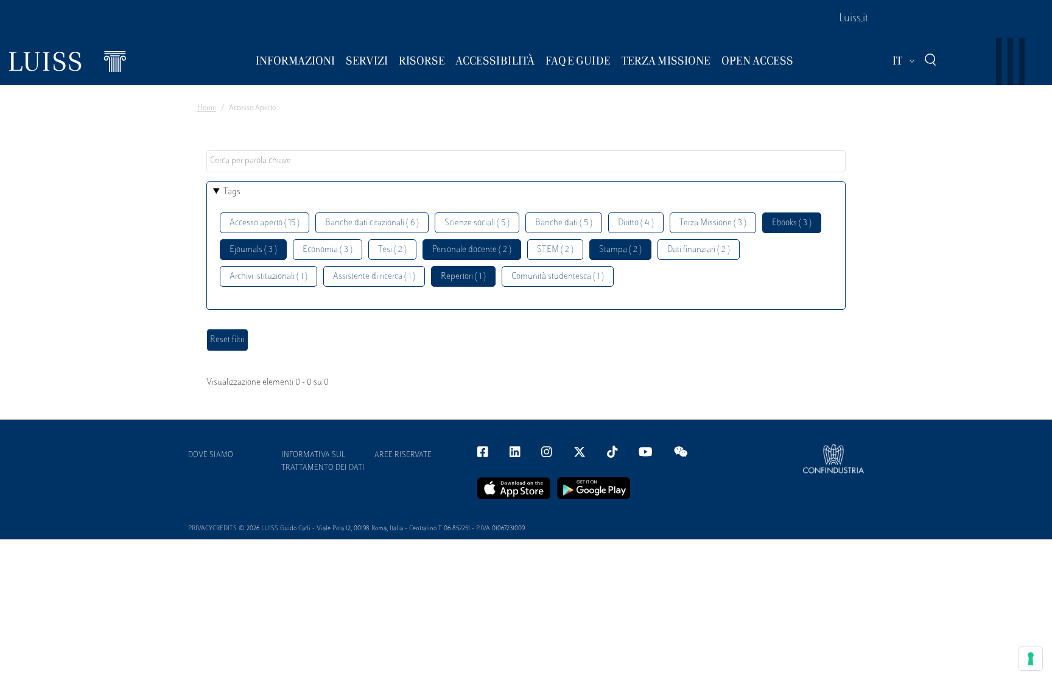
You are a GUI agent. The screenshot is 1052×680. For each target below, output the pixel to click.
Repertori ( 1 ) (463, 276)
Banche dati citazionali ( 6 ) (372, 223)
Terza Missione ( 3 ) (712, 223)
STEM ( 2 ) (555, 249)
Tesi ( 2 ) (392, 249)
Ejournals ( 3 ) (253, 249)
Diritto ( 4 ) (636, 223)
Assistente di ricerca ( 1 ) (374, 276)
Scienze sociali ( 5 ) (477, 223)
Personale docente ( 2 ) (471, 249)
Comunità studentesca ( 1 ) (557, 276)
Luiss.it (853, 18)
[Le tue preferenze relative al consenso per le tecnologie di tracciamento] (1030, 658)
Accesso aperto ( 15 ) (265, 223)
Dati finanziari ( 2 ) (698, 249)
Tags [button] (231, 192)
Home (206, 108)
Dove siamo (210, 455)
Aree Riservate (403, 455)
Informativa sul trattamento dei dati (323, 462)
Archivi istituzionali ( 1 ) (268, 276)
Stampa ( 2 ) (620, 249)
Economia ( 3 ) (327, 249)
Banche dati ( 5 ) (563, 223)
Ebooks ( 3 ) (792, 223)
